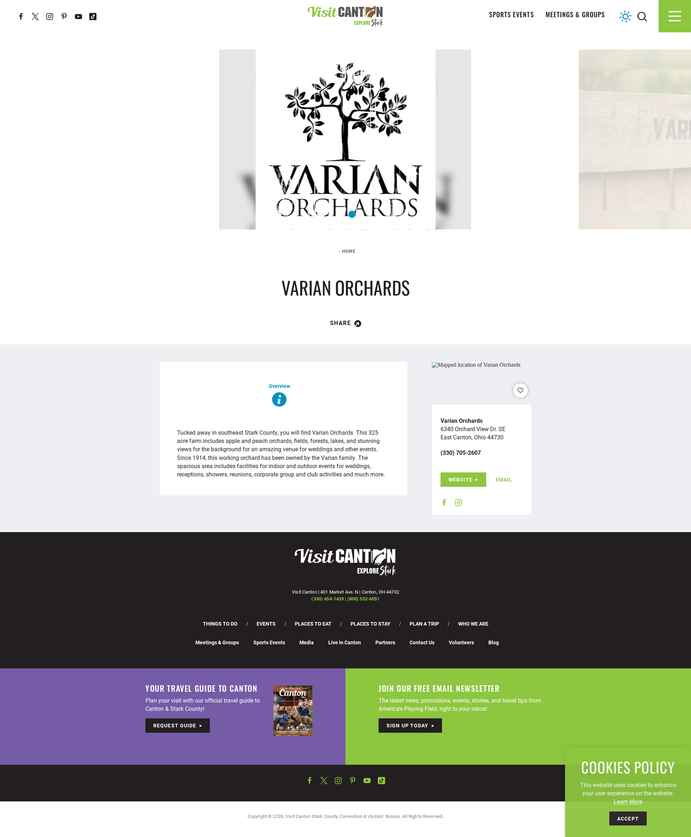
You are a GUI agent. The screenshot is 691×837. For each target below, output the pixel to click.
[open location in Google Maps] (476, 364)
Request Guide (175, 725)
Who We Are (473, 623)
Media (306, 642)
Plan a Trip (424, 623)
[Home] (345, 16)
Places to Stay (370, 623)
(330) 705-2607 (461, 452)
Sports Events (511, 16)
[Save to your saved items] (520, 390)
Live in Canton (344, 642)
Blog (493, 642)
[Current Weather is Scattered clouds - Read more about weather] (625, 16)
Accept (628, 818)
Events (266, 623)
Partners (385, 642)
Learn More (628, 801)
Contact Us (422, 642)
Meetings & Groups (575, 16)
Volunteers (461, 642)
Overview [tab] (279, 386)
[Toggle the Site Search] (642, 16)
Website (460, 479)
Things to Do (220, 623)
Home (349, 251)
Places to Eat (313, 623)
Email (504, 479)
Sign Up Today (408, 725)
